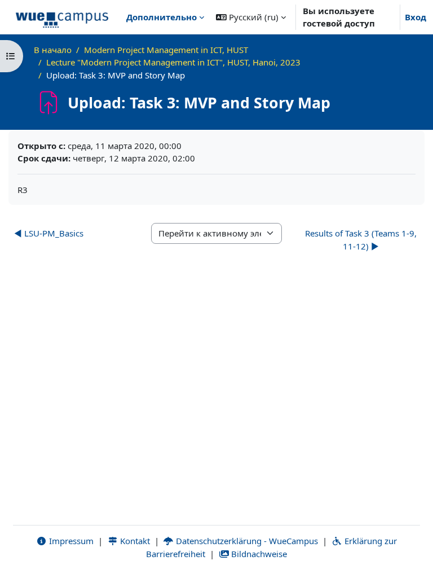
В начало (53, 49)
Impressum (70, 540)
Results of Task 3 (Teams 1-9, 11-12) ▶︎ (361, 239)
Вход (415, 17)
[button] (251, 17)
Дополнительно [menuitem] (161, 17)
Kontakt (134, 540)
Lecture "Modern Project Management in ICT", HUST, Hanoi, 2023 (173, 62)
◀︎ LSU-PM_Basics (48, 233)
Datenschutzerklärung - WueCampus (246, 540)
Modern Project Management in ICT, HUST (166, 49)
